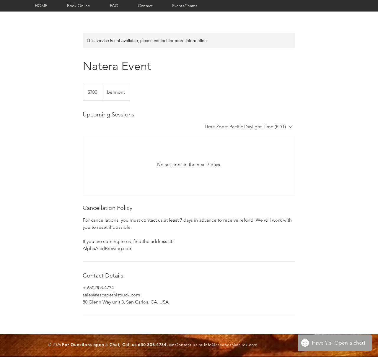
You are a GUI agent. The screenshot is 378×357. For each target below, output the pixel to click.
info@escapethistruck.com (231, 344)
